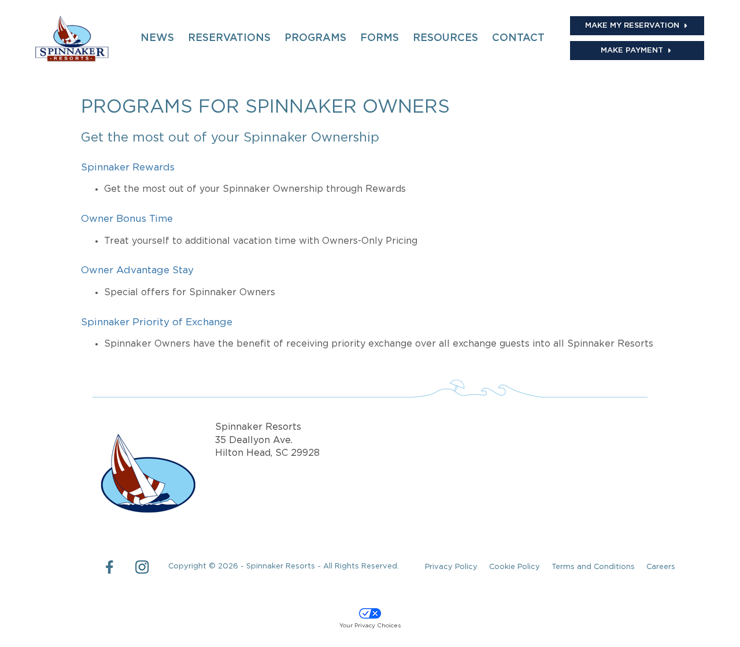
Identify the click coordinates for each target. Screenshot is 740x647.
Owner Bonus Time (127, 219)
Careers (660, 567)
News (157, 38)
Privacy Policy (451, 567)
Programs (315, 38)
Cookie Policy (514, 567)
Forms (379, 38)
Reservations (229, 38)
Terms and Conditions (593, 567)
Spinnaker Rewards (128, 167)
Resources (445, 38)
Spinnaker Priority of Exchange (156, 322)
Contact (518, 38)
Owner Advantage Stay (137, 270)
